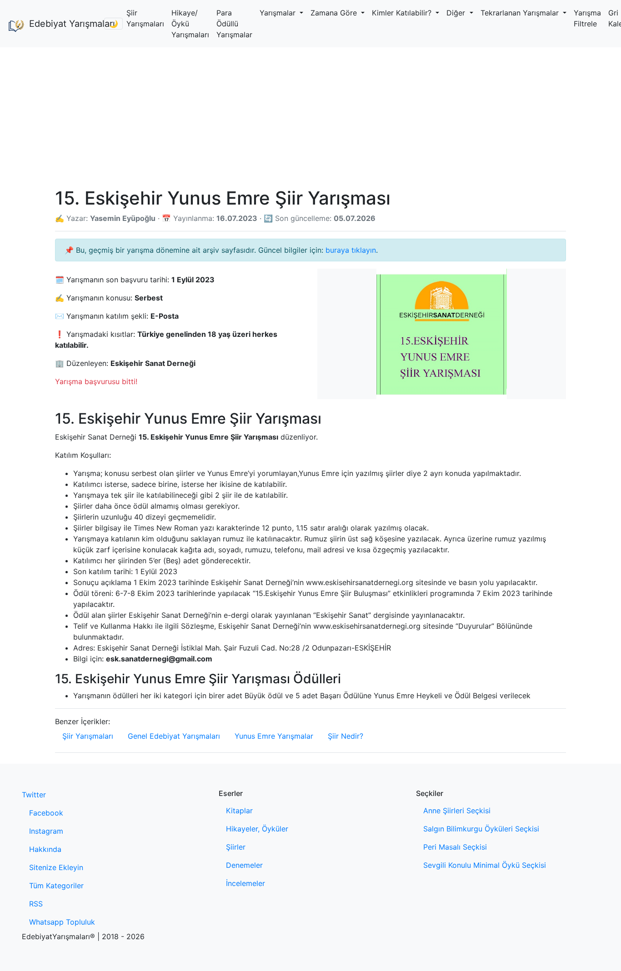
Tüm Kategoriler (56, 885)
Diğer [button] (456, 12)
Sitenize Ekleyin (56, 867)
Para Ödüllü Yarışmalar (234, 23)
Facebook (46, 812)
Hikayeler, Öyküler (257, 828)
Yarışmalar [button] (279, 12)
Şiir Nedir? (345, 736)
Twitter (34, 794)
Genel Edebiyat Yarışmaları (174, 736)
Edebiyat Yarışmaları (63, 23)
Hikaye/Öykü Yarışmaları (190, 23)
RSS (36, 903)
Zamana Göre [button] (334, 12)
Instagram (46, 831)
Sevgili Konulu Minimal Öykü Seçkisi (484, 865)
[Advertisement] (310, 115)
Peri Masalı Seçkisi (455, 846)
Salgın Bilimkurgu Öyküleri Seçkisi (481, 828)
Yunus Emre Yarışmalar (274, 736)
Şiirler (235, 846)
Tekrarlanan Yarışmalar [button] (521, 12)
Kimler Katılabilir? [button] (403, 12)
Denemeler (244, 865)
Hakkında (45, 849)
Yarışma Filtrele (587, 18)
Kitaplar (239, 810)
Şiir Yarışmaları (145, 18)
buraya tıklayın (351, 250)
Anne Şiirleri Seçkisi (457, 810)
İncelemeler (245, 883)
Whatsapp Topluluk (62, 921)
